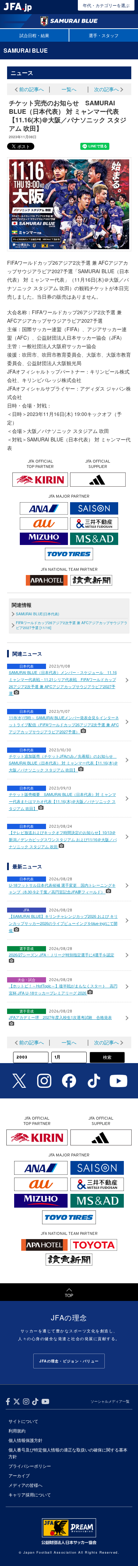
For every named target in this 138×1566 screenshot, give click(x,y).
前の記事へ (31, 89)
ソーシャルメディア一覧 (110, 1401)
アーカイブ (19, 1475)
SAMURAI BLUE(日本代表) (37, 613)
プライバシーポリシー (29, 1466)
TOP (69, 1295)
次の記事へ (106, 89)
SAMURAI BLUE (26, 50)
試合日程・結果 (34, 35)
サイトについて (23, 1421)
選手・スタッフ (104, 35)
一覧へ (69, 89)
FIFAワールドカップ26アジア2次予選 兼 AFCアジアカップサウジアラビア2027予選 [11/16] (71, 625)
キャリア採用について (29, 1494)
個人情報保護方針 (25, 1440)
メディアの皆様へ (25, 1485)
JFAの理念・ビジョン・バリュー (69, 1361)
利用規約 (16, 1430)
